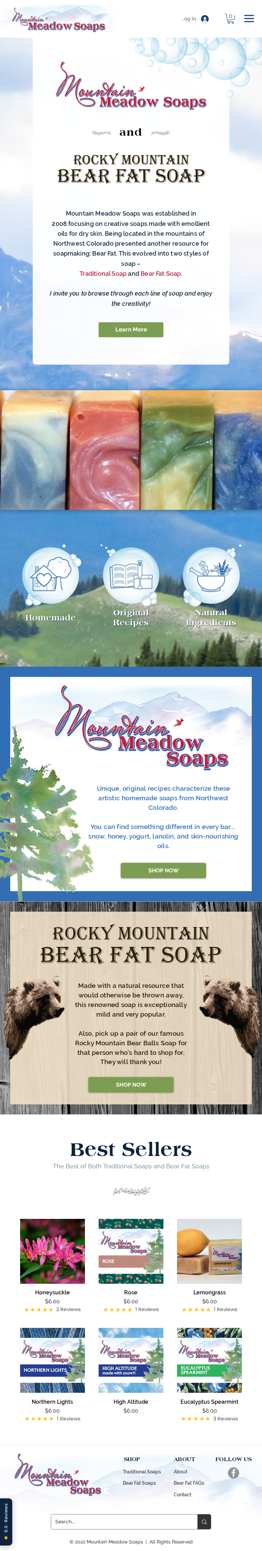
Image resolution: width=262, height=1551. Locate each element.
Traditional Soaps (142, 1471)
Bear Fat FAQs (189, 1483)
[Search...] (204, 1521)
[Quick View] (52, 1251)
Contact (182, 1494)
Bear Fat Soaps (139, 1483)
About (180, 1471)
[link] (231, 19)
